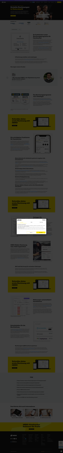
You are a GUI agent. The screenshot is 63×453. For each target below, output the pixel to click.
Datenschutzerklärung (20, 230)
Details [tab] (31, 222)
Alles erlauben (41, 232)
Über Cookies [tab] (41, 222)
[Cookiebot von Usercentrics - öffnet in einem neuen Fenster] (43, 220)
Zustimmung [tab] (21, 222)
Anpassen (31, 232)
